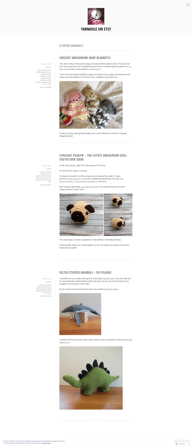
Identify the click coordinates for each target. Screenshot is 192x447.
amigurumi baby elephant (45, 75)
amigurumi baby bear (44, 70)
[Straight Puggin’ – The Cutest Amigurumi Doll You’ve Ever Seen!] (96, 260)
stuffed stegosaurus (47, 292)
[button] (81, 214)
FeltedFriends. (108, 278)
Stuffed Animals (41, 289)
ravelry (49, 84)
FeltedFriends (46, 287)
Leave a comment (45, 87)
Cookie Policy (46, 443)
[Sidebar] (188, 5)
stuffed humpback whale (43, 290)
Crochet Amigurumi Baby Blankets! (85, 57)
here (116, 77)
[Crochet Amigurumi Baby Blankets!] (96, 143)
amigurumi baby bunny (43, 72)
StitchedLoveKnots (72, 179)
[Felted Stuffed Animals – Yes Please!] (96, 421)
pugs (49, 182)
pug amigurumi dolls (89, 187)
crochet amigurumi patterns (43, 81)
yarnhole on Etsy (96, 29)
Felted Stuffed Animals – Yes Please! (85, 272)
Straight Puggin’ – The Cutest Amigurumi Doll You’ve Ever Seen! (93, 157)
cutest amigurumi (45, 178)
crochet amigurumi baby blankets (45, 78)
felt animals (43, 285)
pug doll (48, 180)
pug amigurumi (40, 180)
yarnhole (48, 67)
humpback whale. (111, 289)
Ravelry (98, 69)
